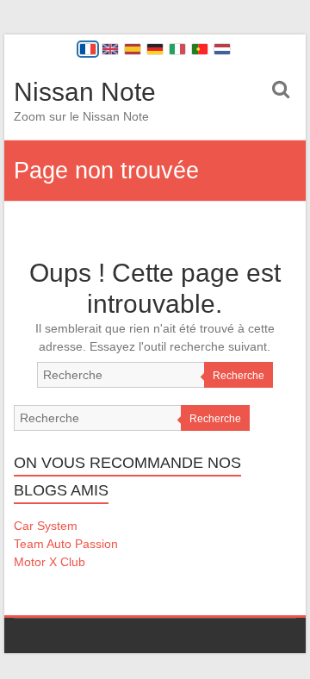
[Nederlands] (222, 49)
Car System (46, 526)
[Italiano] (177, 49)
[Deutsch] (155, 49)
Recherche (238, 376)
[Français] (87, 49)
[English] (110, 49)
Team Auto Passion (66, 544)
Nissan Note (85, 92)
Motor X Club (49, 562)
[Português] (199, 49)
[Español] (132, 49)
